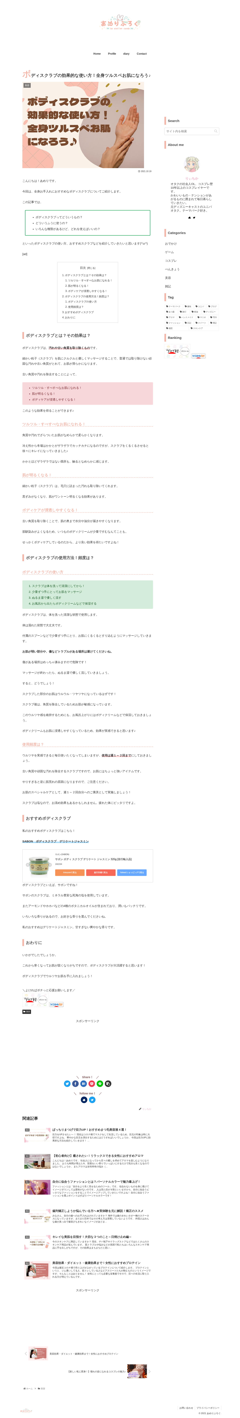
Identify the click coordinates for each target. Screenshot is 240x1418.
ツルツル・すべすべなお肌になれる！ (90, 280)
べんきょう (172, 269)
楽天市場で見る (101, 872)
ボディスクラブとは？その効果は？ (86, 275)
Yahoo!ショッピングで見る (132, 872)
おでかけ (171, 243)
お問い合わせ (186, 1408)
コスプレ (171, 260)
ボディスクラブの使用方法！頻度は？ (87, 296)
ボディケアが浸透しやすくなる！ (87, 290)
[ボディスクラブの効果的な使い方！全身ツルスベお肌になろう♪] (83, 1083)
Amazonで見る (70, 872)
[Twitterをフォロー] (92, 1100)
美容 (28, 1011)
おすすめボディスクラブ (79, 312)
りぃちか (191, 178)
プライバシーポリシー (208, 1408)
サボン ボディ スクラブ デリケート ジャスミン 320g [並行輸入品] (93, 859)
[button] (216, 131)
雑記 (168, 286)
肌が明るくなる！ (78, 285)
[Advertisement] (87, 1046)
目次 (83, 267)
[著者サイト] (84, 1100)
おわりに (70, 317)
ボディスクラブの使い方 (82, 301)
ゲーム (169, 252)
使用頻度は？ (76, 306)
